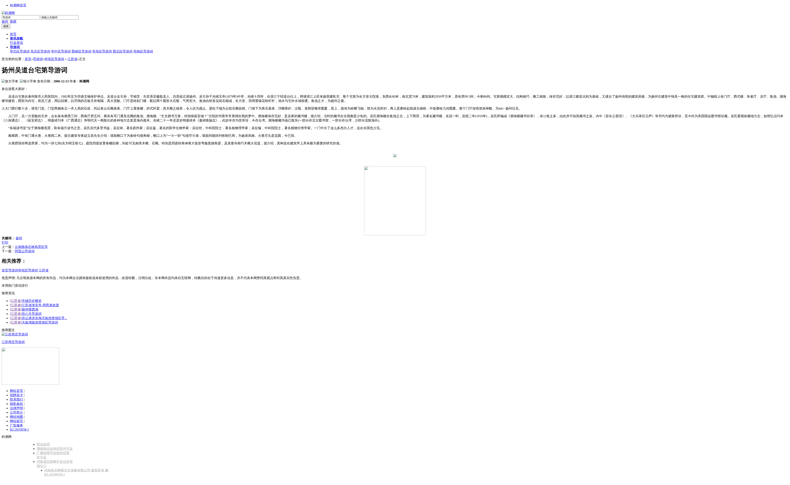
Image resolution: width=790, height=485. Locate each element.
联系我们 (16, 399)
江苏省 (72, 59)
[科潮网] (8, 13)
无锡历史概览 (32, 301)
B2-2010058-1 (19, 429)
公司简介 (16, 412)
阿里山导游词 (25, 251)
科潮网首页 (18, 5)
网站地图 (16, 416)
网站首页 (16, 391)
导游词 (38, 59)
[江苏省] (16, 301)
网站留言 (16, 421)
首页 (13, 34)
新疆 (13, 21)
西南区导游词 (81, 51)
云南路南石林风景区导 (31, 247)
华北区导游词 (20, 51)
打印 (5, 242)
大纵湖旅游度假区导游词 (40, 322)
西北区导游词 (122, 51)
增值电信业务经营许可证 (55, 448)
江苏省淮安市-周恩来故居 (40, 305)
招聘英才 (16, 395)
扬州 (5, 21)
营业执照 (43, 444)
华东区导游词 (102, 51)
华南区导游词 (143, 51)
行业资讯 (16, 42)
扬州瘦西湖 (30, 309)
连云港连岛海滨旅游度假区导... (44, 318)
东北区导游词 (40, 51)
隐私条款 (16, 404)
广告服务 (16, 425)
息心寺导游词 (32, 314)
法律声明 (16, 408)
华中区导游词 (61, 51)
